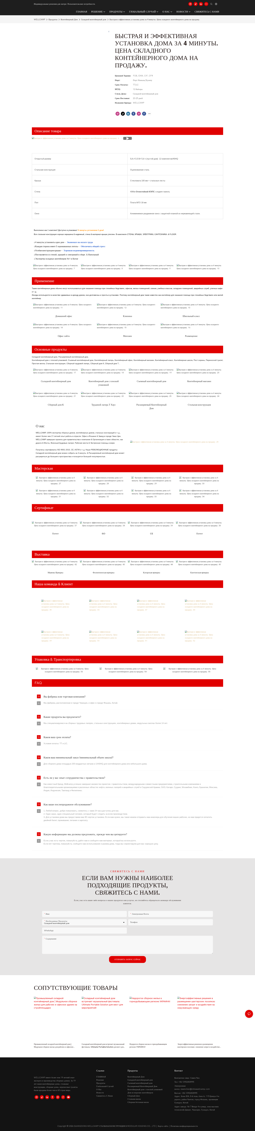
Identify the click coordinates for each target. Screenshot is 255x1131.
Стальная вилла (134, 1099)
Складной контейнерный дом (93, 19)
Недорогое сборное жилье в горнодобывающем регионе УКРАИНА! (148, 1045)
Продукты (52, 19)
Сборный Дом (134, 1096)
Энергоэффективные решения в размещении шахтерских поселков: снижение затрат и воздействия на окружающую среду (198, 1045)
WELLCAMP (39, 19)
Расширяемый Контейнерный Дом (142, 1086)
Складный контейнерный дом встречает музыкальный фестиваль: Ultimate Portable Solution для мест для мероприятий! (103, 1045)
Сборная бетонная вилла (138, 1102)
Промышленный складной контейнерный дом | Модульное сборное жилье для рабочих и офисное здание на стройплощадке (53, 1045)
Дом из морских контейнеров (140, 1092)
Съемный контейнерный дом (140, 1083)
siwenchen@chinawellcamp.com (195, 1089)
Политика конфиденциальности (184, 1126)
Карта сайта (163, 1126)
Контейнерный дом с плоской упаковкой (145, 1089)
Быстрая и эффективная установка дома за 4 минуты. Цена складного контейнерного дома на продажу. (155, 19)
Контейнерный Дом (69, 19)
